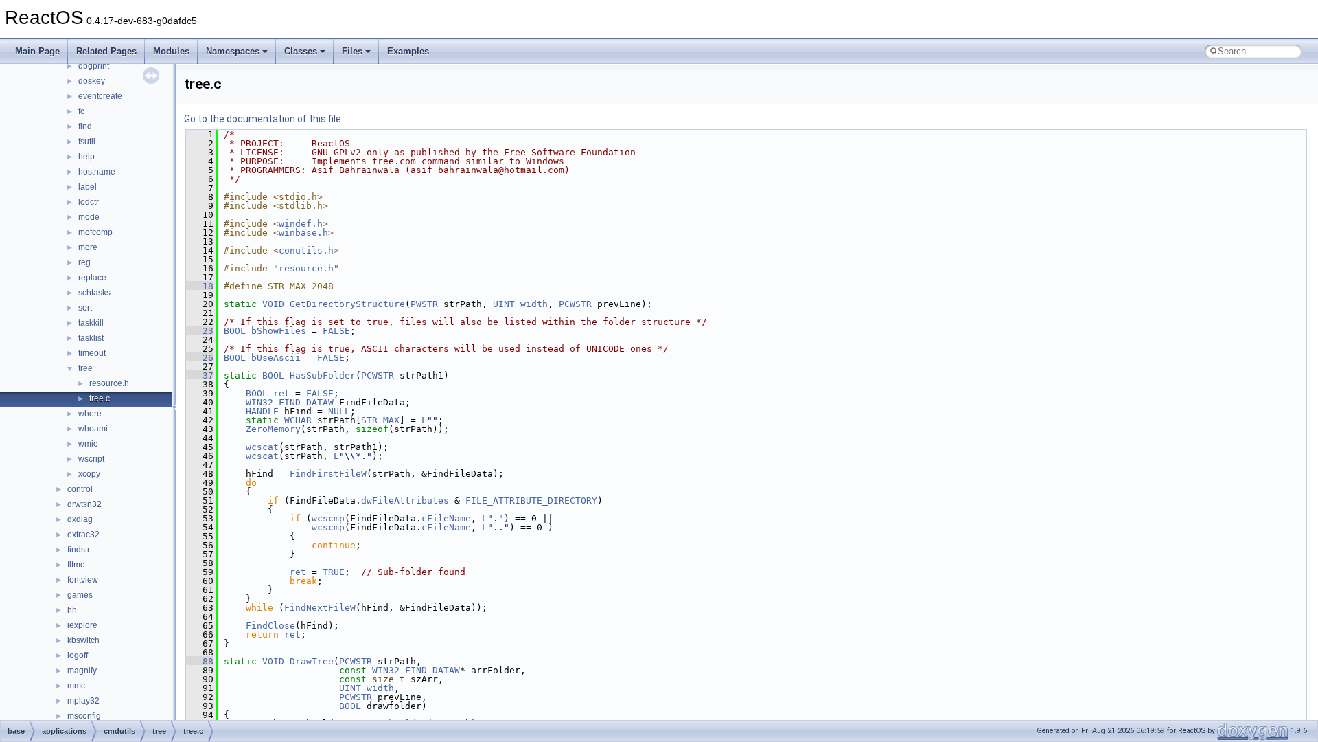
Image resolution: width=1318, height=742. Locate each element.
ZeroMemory (273, 429)
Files (352, 51)
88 (199, 661)
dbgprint (93, 66)
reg (84, 262)
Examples (408, 51)
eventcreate (100, 96)
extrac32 (83, 534)
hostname (96, 172)
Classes (300, 51)
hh (72, 610)
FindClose (270, 625)
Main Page (37, 51)
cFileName (446, 518)
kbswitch (83, 640)
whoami (93, 429)
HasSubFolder (323, 375)
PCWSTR (575, 304)
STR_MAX (380, 420)
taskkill (91, 323)
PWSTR (424, 304)
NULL (339, 411)
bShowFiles (278, 331)
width (534, 304)
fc (81, 111)
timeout (92, 353)
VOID (273, 304)
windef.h (301, 223)
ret (281, 393)
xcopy (89, 474)
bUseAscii (276, 357)
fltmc (75, 565)
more (87, 247)
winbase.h (303, 232)
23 (199, 331)
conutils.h (306, 250)
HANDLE (262, 411)
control (80, 489)
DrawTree (312, 661)
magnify (82, 670)
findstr (78, 549)
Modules (171, 51)
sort (85, 308)
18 (199, 286)
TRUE (334, 572)
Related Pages (106, 51)
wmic (87, 444)
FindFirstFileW (328, 474)
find (85, 126)
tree (85, 368)
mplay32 (83, 701)
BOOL (235, 331)
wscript (91, 459)
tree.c (99, 398)
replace (92, 277)
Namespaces (232, 51)
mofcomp (95, 232)
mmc (76, 685)
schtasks (94, 292)
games (80, 595)
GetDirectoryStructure (347, 304)
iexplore (82, 625)
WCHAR (298, 420)
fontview (82, 580)
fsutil (86, 141)
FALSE (336, 331)
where (90, 413)
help (86, 156)
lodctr (88, 202)
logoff (77, 655)
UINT (504, 304)
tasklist (91, 338)
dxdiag (80, 519)
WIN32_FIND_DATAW (290, 402)
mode (89, 217)
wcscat (262, 447)
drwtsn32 (84, 504)
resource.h (109, 383)
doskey (91, 81)
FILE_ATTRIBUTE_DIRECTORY (531, 500)
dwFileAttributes (405, 500)
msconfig (84, 716)
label (87, 187)
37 (199, 375)
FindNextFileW (320, 608)
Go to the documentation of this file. (263, 118)
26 (199, 357)
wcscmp (328, 518)
